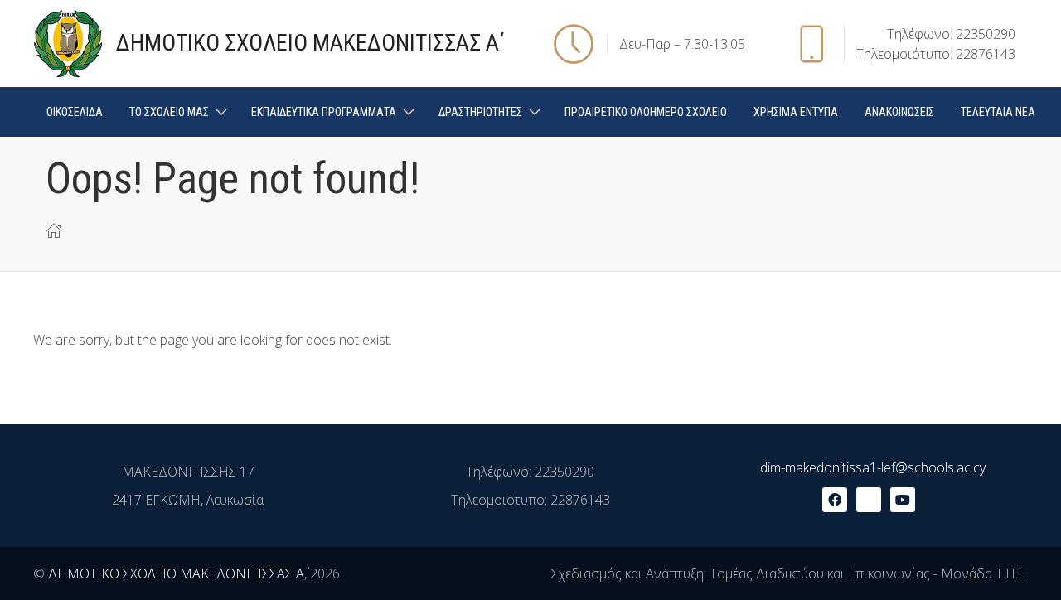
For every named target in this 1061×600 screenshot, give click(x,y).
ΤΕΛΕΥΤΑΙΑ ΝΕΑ (998, 112)
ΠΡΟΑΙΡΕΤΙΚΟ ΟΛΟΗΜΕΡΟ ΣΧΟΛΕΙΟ (645, 112)
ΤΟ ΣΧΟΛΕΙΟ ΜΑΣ (169, 112)
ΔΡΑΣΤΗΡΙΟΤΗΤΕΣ (480, 112)
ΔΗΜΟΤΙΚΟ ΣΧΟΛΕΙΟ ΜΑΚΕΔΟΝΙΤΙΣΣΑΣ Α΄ (176, 573)
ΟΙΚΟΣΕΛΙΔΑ (74, 112)
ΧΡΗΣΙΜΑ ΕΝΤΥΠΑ (795, 112)
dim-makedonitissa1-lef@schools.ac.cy (873, 467)
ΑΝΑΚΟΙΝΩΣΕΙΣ (899, 112)
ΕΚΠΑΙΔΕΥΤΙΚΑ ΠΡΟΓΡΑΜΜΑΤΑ (323, 112)
